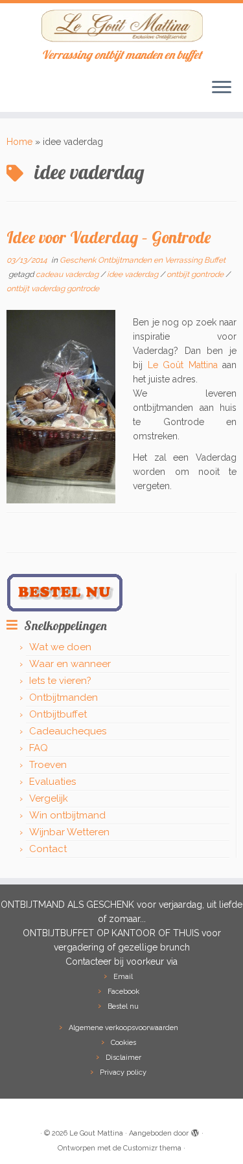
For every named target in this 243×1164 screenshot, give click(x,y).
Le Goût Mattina (183, 365)
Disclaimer (123, 1057)
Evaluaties (52, 781)
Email (123, 976)
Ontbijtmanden (63, 697)
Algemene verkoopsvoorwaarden (123, 1028)
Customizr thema (152, 1148)
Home (19, 142)
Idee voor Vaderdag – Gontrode (108, 236)
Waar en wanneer (70, 664)
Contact (48, 849)
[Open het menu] (221, 88)
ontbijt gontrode (196, 274)
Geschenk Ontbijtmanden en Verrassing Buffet (143, 260)
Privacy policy (123, 1072)
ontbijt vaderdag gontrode (52, 288)
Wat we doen (60, 647)
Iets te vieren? (60, 680)
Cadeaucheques (67, 731)
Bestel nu (123, 1006)
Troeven (48, 765)
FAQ (38, 748)
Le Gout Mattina (96, 1133)
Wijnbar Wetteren (69, 832)
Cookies (123, 1042)
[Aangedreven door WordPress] (195, 1131)
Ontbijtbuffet (58, 714)
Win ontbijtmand (67, 815)
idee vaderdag (133, 274)
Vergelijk (48, 798)
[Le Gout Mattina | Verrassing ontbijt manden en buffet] (121, 26)
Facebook (123, 991)
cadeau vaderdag (68, 274)
